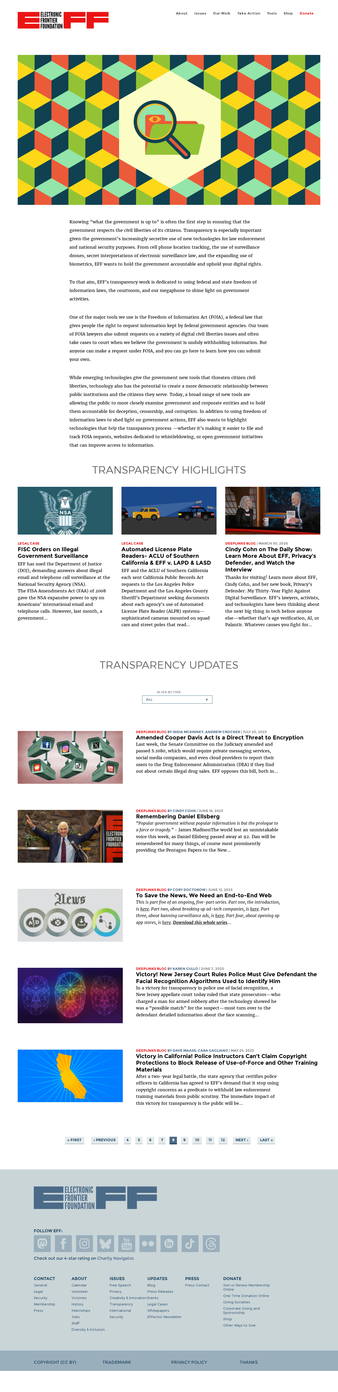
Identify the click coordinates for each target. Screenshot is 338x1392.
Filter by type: (169, 692)
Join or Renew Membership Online (246, 1287)
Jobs (76, 1317)
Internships (81, 1310)
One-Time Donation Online (246, 1295)
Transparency (121, 1304)
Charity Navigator (115, 1258)
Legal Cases (157, 1304)
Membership (44, 1304)
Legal (38, 1291)
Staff (75, 1323)
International (120, 1310)
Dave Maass (184, 1051)
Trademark (116, 1362)
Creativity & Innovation (128, 1298)
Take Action (248, 13)
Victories (79, 1298)
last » (266, 1140)
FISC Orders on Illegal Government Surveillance (53, 552)
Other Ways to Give (239, 1325)
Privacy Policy (189, 1362)
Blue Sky (105, 1243)
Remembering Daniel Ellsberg (178, 816)
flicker (147, 1243)
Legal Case (29, 543)
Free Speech (120, 1285)
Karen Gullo (185, 969)
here (144, 909)
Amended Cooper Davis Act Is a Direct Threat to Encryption (219, 737)
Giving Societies (236, 1302)
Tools (272, 13)
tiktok (190, 1243)
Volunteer (80, 1291)
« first (74, 1140)
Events (152, 1298)
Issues (200, 13)
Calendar (79, 1285)
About (182, 13)
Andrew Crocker (222, 732)
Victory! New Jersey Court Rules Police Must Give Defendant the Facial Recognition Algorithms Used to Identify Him (226, 977)
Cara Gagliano (213, 1051)
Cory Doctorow (189, 890)
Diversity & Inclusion (88, 1329)
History (77, 1304)
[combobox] (177, 699)
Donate (307, 13)
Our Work (222, 13)
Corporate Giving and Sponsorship (241, 1310)
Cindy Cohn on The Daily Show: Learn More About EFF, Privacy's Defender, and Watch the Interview (270, 559)
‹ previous (104, 1140)
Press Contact (197, 1285)
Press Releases (160, 1291)
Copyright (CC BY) (55, 1362)
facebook (63, 1243)
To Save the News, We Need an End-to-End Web (204, 895)
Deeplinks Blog (240, 543)
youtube (126, 1243)
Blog (151, 1285)
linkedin (169, 1243)
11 (210, 1140)
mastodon (42, 1243)
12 (223, 1140)
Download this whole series (200, 922)
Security (40, 1298)
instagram (84, 1243)
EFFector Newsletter (164, 1317)
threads (211, 1243)
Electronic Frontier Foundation (63, 23)
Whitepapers (158, 1310)
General (40, 1285)
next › (242, 1140)
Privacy (115, 1291)
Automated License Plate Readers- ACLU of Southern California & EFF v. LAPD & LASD (166, 556)
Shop (288, 13)
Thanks (249, 1362)
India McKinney (188, 732)
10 (197, 1140)
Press (38, 1310)
